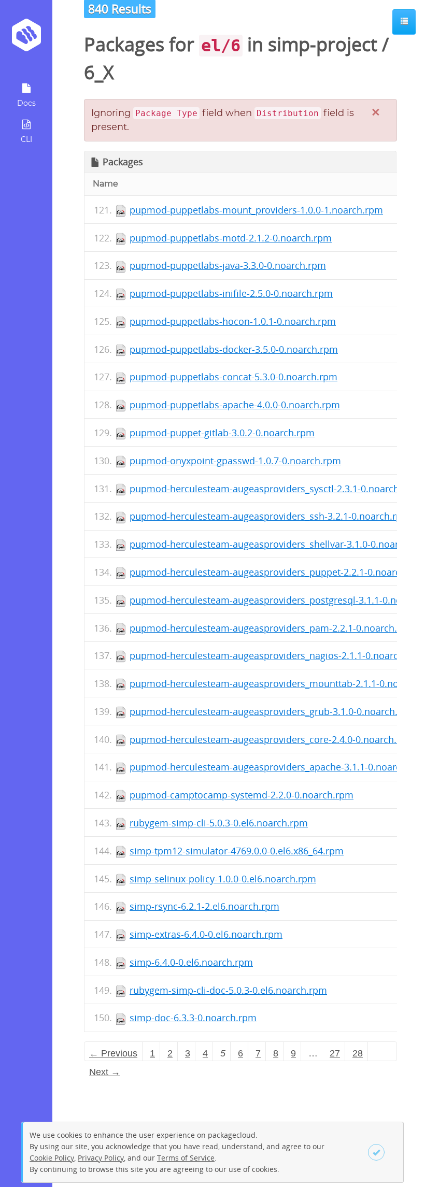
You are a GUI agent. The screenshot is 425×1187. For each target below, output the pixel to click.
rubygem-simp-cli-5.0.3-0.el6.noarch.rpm (219, 823)
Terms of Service (186, 1158)
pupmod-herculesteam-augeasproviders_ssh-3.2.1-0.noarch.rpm (270, 516)
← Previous (113, 1053)
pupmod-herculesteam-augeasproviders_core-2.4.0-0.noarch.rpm (272, 739)
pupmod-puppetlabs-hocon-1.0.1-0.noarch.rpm (233, 321)
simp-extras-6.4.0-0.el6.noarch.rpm (206, 934)
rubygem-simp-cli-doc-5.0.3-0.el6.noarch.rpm (228, 990)
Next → (104, 1072)
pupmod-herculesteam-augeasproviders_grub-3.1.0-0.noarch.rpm (273, 711)
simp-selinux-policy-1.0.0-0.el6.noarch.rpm (223, 879)
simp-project (322, 44)
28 (357, 1053)
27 (335, 1053)
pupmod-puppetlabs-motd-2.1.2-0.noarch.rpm (231, 238)
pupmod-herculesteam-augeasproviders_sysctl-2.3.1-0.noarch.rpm (275, 488)
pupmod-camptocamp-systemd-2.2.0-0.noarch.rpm (241, 795)
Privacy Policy (101, 1158)
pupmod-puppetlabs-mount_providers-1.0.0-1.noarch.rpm (256, 210)
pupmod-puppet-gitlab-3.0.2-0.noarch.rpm (222, 432)
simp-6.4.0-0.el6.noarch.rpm (191, 962)
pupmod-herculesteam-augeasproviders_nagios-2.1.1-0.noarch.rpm (277, 655)
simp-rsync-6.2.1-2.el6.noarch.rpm (204, 906)
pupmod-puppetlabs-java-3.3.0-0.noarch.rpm (228, 265)
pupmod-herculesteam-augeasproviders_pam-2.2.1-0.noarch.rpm (272, 628)
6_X (99, 72)
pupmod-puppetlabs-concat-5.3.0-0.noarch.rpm (233, 376)
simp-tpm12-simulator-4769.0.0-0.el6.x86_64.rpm (237, 851)
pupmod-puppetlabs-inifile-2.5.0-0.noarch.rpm (231, 293)
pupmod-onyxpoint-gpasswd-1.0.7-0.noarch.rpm (235, 460)
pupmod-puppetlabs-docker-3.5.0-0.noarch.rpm (234, 349)
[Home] (26, 38)
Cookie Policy (52, 1158)
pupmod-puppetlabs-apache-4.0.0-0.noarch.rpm (235, 404)
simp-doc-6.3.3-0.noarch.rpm (193, 1017)
